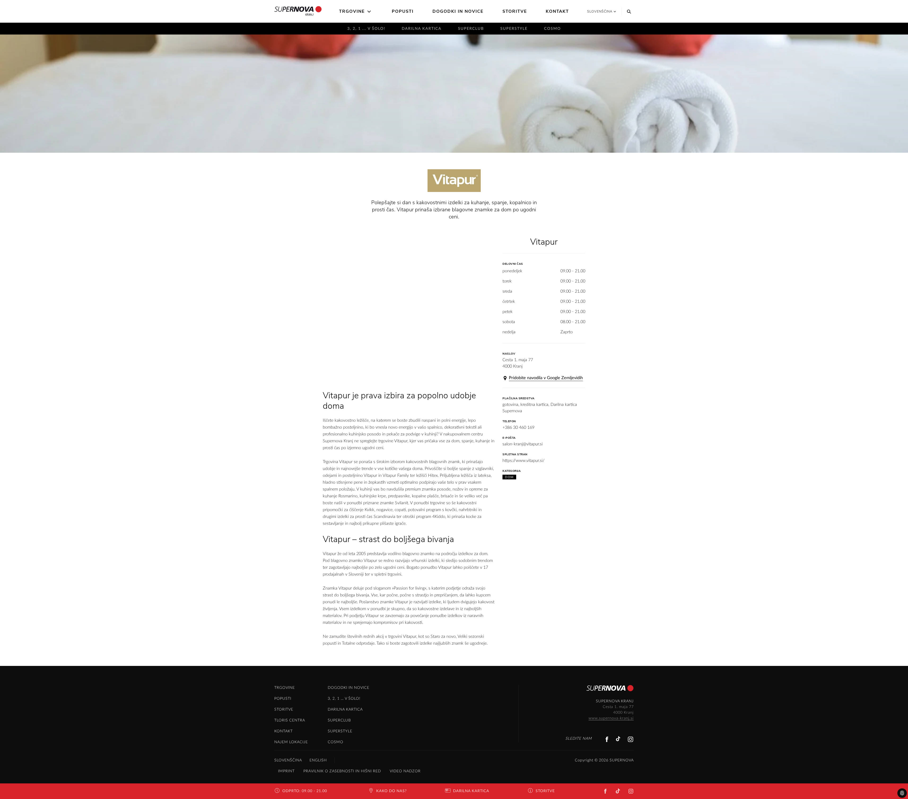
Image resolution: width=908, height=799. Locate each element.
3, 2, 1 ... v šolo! (366, 28)
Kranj (309, 15)
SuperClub (471, 28)
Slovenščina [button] (599, 11)
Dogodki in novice (458, 11)
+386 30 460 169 (518, 428)
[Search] (628, 11)
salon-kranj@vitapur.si (522, 444)
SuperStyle (514, 28)
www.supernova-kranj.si (611, 718)
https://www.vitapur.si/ (523, 461)
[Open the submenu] (369, 12)
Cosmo (552, 28)
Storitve (514, 11)
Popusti (403, 11)
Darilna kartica (421, 28)
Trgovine (352, 11)
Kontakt (557, 11)
